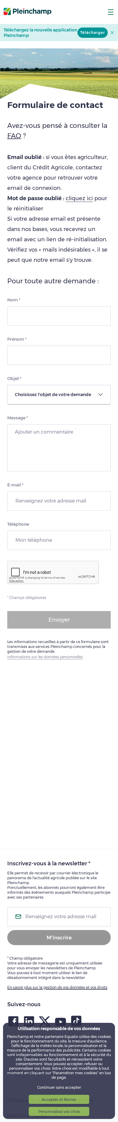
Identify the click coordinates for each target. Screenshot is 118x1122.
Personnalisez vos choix (59, 1111)
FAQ (14, 136)
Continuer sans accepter (59, 1087)
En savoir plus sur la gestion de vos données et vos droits (57, 987)
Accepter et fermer (59, 1099)
